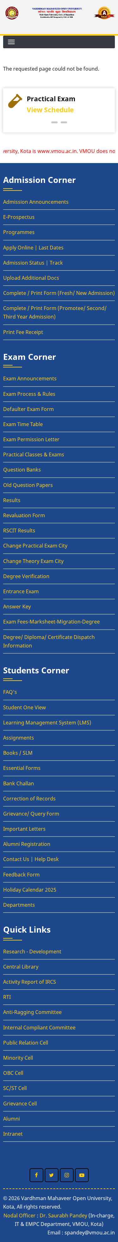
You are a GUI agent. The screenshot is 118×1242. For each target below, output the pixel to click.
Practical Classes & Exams (33, 454)
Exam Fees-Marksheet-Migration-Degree (51, 621)
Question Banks (22, 469)
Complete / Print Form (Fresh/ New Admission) (59, 293)
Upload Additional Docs (31, 277)
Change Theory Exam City (33, 561)
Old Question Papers (28, 485)
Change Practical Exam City (35, 545)
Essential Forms (22, 768)
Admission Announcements (36, 201)
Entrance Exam (21, 591)
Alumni (11, 1118)
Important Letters (24, 828)
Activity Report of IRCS (29, 981)
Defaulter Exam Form (28, 409)
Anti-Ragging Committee (32, 1012)
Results (11, 500)
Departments (19, 904)
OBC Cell (13, 1072)
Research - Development (32, 951)
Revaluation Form (24, 515)
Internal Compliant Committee (39, 1027)
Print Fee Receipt (23, 332)
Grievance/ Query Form (31, 813)
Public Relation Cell (25, 1042)
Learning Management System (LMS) (47, 722)
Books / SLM (18, 752)
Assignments (18, 737)
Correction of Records (29, 798)
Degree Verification (26, 576)
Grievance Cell (20, 1103)
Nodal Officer (19, 1215)
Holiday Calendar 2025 (29, 889)
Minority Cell (18, 1057)
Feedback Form (21, 874)
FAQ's (10, 691)
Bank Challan (18, 783)
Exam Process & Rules (29, 393)
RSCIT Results (19, 530)
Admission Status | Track (33, 262)
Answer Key (17, 606)
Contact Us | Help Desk (31, 859)
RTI (7, 996)
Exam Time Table (23, 424)
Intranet (13, 1133)
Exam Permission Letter (31, 439)
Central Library (20, 966)
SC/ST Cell (15, 1088)
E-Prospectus (19, 217)
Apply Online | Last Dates (33, 247)
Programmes (19, 232)
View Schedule (50, 109)
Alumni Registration (26, 844)
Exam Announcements (30, 378)
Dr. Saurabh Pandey (63, 1215)
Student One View (24, 707)
